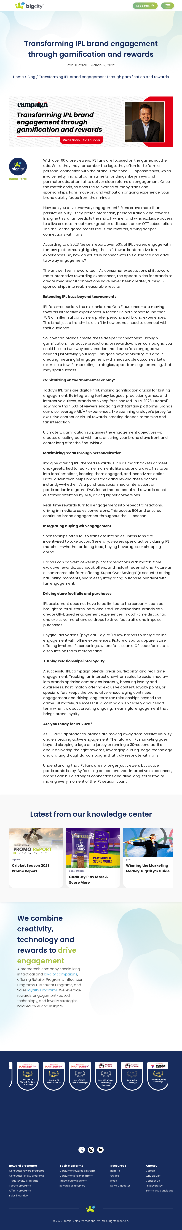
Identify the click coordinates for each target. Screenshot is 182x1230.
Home (18, 76)
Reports (115, 1171)
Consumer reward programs (26, 1171)
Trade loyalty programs (23, 1180)
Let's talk (142, 5)
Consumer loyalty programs (26, 1175)
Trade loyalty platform (73, 1180)
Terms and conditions (159, 1190)
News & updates (120, 1185)
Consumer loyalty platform (76, 1175)
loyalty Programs (42, 990)
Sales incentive (18, 1195)
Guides (114, 1175)
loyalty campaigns (60, 974)
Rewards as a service (72, 1185)
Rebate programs (20, 1185)
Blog (31, 76)
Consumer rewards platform (77, 1171)
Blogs (113, 1180)
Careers (151, 1171)
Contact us (153, 1180)
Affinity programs (20, 1190)
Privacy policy (154, 1185)
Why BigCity (153, 1175)
